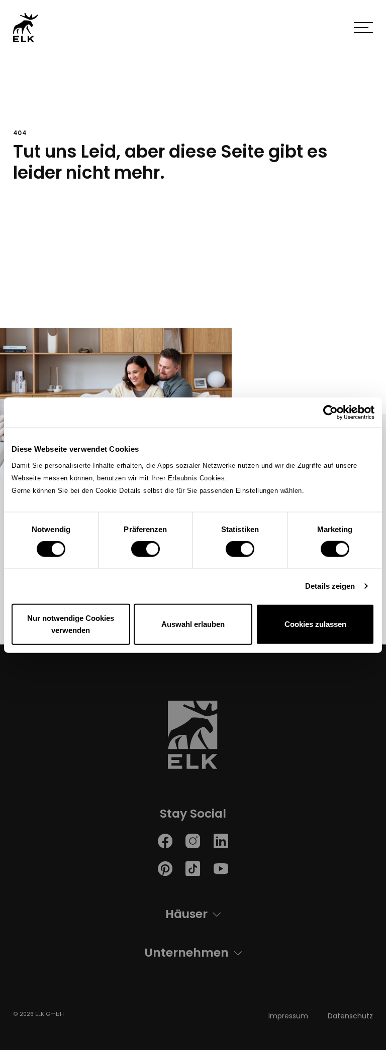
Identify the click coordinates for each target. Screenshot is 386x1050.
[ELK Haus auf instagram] (192, 840)
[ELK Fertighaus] (25, 27)
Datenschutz (350, 1016)
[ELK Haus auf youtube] (221, 868)
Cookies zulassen (315, 623)
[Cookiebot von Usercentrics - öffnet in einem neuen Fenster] (330, 412)
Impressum (288, 1016)
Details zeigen (330, 586)
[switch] (145, 549)
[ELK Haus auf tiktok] (192, 868)
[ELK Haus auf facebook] (165, 840)
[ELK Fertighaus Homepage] (193, 737)
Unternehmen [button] (186, 952)
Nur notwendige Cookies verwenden (70, 623)
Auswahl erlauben (193, 623)
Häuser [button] (186, 913)
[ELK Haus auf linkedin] (221, 840)
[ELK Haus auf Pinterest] (165, 868)
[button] (363, 27)
